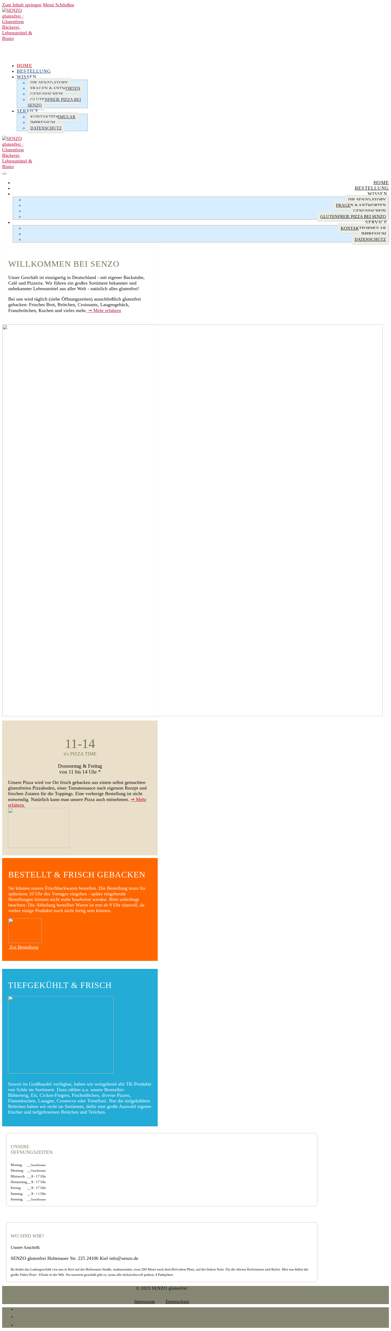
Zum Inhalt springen (21, 4)
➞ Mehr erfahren (104, 310)
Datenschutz (177, 1301)
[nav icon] (4, 174)
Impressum (144, 1301)
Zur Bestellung (23, 947)
